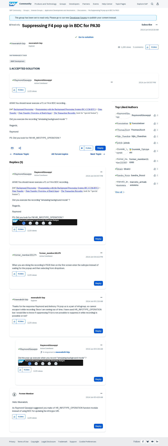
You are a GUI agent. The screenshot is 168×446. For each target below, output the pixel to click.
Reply (98, 239)
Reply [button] (100, 148)
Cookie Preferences (87, 442)
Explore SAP (142, 4)
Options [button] (156, 24)
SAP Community (15, 10)
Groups (63, 4)
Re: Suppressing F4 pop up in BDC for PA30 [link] (103, 10)
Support (73, 442)
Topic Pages (121, 4)
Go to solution (85, 37)
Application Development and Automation (60, 10)
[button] (148, 47)
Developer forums (78, 18)
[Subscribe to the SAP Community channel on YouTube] (152, 441)
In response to (56, 352)
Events (96, 4)
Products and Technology (45, 4)
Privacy (12, 442)
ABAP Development (17, 61)
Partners (86, 4)
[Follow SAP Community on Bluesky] (148, 441)
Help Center (107, 4)
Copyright (35, 442)
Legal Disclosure (48, 442)
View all (118, 192)
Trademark (62, 442)
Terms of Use (23, 442)
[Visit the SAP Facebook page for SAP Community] (143, 441)
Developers (74, 4)
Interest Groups (36, 10)
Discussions (81, 10)
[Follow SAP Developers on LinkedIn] (157, 441)
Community (25, 4)
